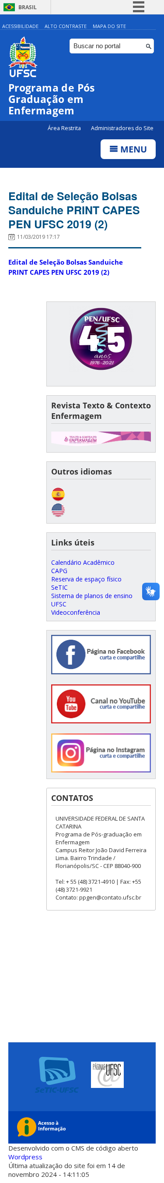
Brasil (27, 7)
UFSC (58, 604)
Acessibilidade (20, 26)
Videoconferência (75, 612)
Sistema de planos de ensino (92, 596)
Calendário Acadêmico (83, 562)
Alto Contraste (66, 26)
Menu (132, 149)
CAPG (59, 571)
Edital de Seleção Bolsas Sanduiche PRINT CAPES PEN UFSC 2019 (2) (74, 210)
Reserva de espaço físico (86, 579)
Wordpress (25, 1156)
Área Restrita (65, 128)
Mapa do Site (109, 26)
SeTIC (59, 587)
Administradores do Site (122, 128)
